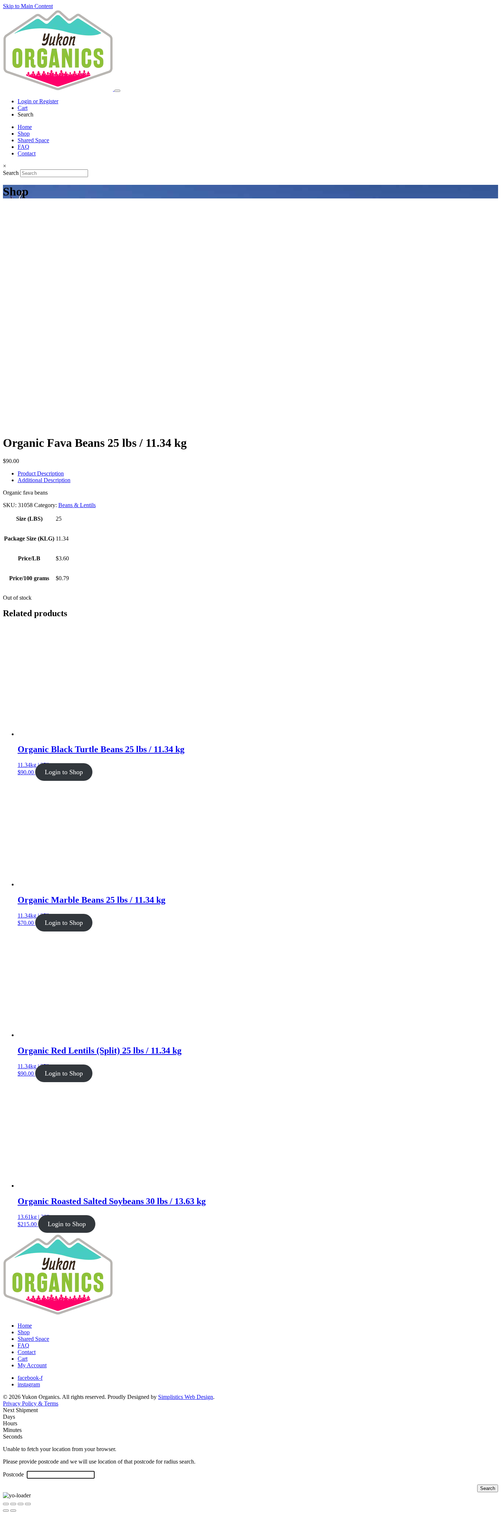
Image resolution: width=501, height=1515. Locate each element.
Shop (24, 133)
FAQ (23, 147)
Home (25, 127)
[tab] (258, 473)
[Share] (20, 1504)
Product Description (41, 473)
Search (11, 173)
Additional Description (44, 480)
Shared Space (33, 140)
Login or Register (38, 101)
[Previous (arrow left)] (6, 1510)
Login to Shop (64, 772)
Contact (27, 153)
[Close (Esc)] (28, 1504)
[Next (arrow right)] (13, 1510)
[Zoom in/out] (6, 1504)
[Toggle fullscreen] (13, 1504)
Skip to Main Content (28, 6)
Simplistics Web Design (185, 1397)
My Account (32, 1365)
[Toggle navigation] (117, 91)
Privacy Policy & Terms (30, 1403)
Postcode (14, 1474)
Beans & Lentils (77, 505)
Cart (23, 108)
